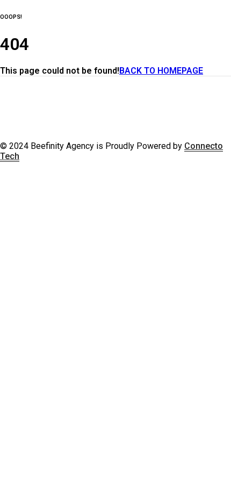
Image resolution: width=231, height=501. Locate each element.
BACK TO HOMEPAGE (161, 71)
